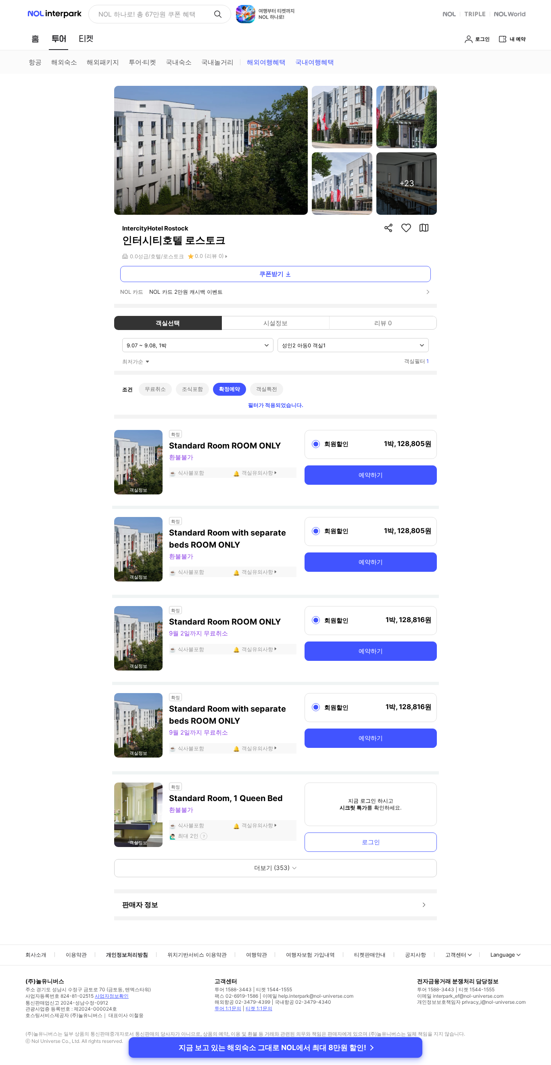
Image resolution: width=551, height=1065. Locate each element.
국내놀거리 (217, 62)
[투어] (58, 38)
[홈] (35, 38)
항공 (35, 62)
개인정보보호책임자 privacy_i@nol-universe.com (471, 1002)
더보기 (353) (272, 868)
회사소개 (35, 954)
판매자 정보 (140, 905)
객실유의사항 (257, 472)
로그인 (371, 842)
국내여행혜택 (314, 62)
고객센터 (455, 954)
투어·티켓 (142, 62)
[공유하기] (388, 228)
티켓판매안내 (370, 954)
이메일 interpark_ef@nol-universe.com (460, 996)
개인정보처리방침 (127, 954)
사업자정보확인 (112, 996)
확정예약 (229, 389)
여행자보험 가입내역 (310, 954)
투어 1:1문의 (228, 1008)
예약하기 (371, 475)
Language (502, 954)
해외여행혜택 (266, 62)
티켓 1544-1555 (274, 989)
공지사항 (415, 954)
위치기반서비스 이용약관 (197, 954)
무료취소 (155, 389)
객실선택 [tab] (168, 323)
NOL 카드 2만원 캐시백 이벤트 (186, 292)
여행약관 (256, 954)
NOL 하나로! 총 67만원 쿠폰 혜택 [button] (147, 14)
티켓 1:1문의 (259, 1008)
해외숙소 (64, 62)
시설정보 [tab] (275, 323)
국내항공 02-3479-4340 (303, 1002)
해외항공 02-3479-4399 (242, 1002)
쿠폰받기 (271, 274)
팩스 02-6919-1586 (236, 996)
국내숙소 (179, 62)
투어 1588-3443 (233, 989)
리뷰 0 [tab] (383, 323)
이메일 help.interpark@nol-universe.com (308, 996)
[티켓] (86, 38)
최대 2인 (188, 835)
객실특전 (266, 389)
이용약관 (76, 954)
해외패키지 (103, 62)
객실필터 (416, 361)
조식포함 (192, 389)
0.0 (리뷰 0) (209, 256)
